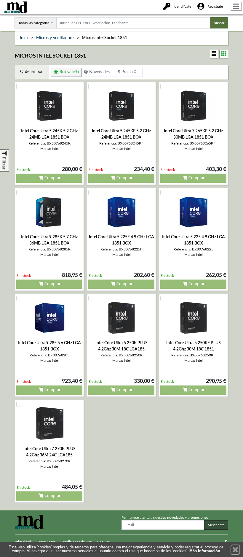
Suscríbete (216, 525)
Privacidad (23, 542)
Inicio (25, 38)
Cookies (103, 542)
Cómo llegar (45, 542)
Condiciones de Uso (76, 542)
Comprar (51, 178)
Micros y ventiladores (55, 38)
